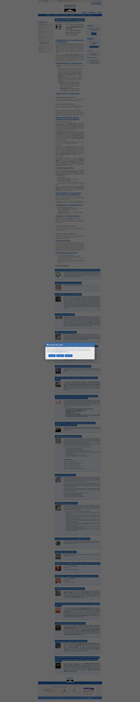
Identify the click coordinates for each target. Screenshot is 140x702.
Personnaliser (60, 355)
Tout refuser (52, 355)
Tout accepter (68, 355)
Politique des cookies (64, 351)
